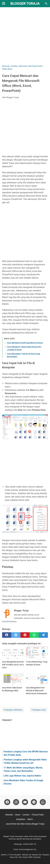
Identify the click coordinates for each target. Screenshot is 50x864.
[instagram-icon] (16, 802)
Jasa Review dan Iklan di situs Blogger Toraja (25, 824)
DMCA (30, 819)
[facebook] (6, 635)
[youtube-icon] (25, 802)
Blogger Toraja (25, 4)
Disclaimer (20, 819)
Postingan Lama (39, 710)
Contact (25, 815)
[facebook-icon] (7, 802)
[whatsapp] (34, 635)
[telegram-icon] (34, 802)
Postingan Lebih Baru (13, 710)
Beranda (9, 815)
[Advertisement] (25, 36)
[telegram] (43, 635)
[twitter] (15, 635)
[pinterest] (25, 635)
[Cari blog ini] (46, 3)
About (17, 815)
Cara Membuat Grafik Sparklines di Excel (25, 343)
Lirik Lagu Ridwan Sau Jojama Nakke (22, 775)
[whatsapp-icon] (43, 802)
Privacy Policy (38, 815)
